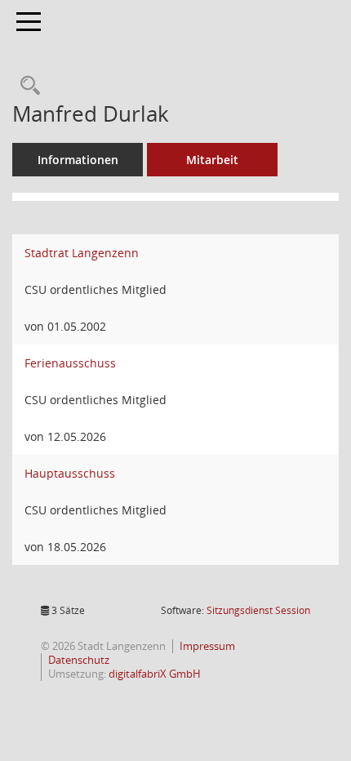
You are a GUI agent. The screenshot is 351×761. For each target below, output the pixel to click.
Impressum (207, 646)
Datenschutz (78, 660)
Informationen (78, 159)
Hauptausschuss (69, 473)
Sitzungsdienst (258, 610)
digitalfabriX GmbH (155, 674)
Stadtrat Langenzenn (81, 252)
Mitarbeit (212, 159)
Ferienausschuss (70, 363)
